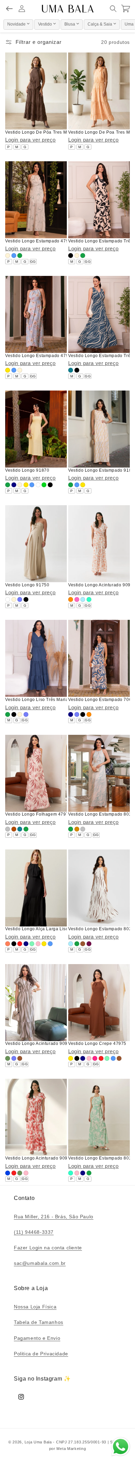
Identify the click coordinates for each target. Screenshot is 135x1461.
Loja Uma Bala (38, 1442)
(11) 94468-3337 (34, 1232)
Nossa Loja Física (35, 1306)
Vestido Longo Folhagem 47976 (38, 814)
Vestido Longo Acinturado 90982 (39, 1158)
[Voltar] (9, 9)
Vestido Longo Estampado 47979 (39, 241)
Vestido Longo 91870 (27, 470)
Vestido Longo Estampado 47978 (39, 355)
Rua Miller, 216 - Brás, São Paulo (53, 1216)
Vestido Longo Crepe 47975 (97, 1043)
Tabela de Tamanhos (38, 1322)
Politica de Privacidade (41, 1353)
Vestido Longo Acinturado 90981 (39, 1043)
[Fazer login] (22, 9)
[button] (113, 9)
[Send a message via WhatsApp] (121, 1447)
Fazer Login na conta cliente (48, 1247)
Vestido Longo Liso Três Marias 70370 (45, 699)
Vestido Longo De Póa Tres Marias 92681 (48, 132)
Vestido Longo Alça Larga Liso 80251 (44, 928)
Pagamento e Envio (37, 1338)
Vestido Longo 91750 (27, 585)
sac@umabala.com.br (40, 1263)
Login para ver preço (30, 140)
